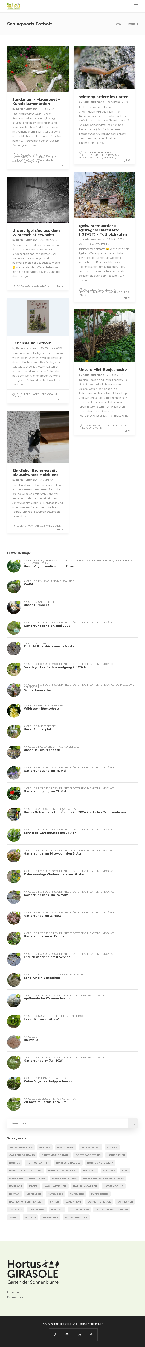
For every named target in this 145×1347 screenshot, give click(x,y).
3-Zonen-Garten (21, 1147)
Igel (99, 157)
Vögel (28, 562)
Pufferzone (99, 1194)
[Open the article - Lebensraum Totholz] (22, 317)
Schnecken (125, 1201)
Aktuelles (23, 154)
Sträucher (59, 1078)
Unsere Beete (123, 560)
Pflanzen (44, 1078)
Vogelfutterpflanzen (111, 1209)
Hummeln (109, 1170)
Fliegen (112, 1147)
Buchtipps (23, 394)
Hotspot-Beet (40, 154)
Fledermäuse (109, 154)
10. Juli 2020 (48, 108)
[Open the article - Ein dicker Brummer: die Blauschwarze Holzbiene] (22, 437)
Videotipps (36, 1209)
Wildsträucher (76, 1217)
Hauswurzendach (69, 746)
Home (117, 23)
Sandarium (73, 1201)
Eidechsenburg (89, 154)
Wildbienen (31, 162)
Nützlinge (77, 1194)
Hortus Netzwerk (100, 1162)
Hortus (14, 1162)
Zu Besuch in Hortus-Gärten (57, 808)
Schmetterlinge (99, 1201)
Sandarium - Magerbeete (37, 159)
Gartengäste (87, 157)
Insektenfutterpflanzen (27, 1178)
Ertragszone (90, 1147)
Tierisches (81, 1015)
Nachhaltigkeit (55, 1186)
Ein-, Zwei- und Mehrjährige (56, 581)
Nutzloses (55, 1194)
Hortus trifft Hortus (25, 1170)
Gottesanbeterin (88, 1155)
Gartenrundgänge (55, 1155)
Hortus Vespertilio (62, 1170)
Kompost (15, 1186)
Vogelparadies (43, 562)
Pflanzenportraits (51, 705)
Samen (54, 1201)
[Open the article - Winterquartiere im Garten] (89, 67)
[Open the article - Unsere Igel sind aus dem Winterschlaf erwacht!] (22, 200)
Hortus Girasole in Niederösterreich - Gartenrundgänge (76, 622)
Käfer (35, 394)
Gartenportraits (22, 1155)
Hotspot (89, 1170)
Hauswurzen (47, 746)
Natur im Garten (85, 1186)
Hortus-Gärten (38, 1162)
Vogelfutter (79, 1209)
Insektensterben (64, 1178)
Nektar (14, 1194)
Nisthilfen (33, 1194)
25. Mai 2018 (48, 480)
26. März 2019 (115, 239)
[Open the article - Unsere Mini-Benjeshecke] (89, 335)
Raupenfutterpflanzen (26, 1201)
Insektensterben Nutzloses (103, 1178)
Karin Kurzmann (27, 108)
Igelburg (109, 157)
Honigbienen (116, 1155)
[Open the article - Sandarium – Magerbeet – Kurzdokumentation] (22, 69)
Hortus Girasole (68, 1162)
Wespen (17, 162)
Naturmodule (113, 1186)
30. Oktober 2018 (51, 348)
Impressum (14, 1292)
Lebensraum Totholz (93, 292)
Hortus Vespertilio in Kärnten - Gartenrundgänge (71, 995)
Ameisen (44, 1147)
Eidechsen (104, 152)
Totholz (15, 1209)
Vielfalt (57, 1209)
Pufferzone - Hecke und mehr (93, 560)
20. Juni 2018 (115, 374)
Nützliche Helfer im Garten (56, 1015)
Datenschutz (15, 1297)
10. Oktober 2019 (117, 102)
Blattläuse (65, 1147)
